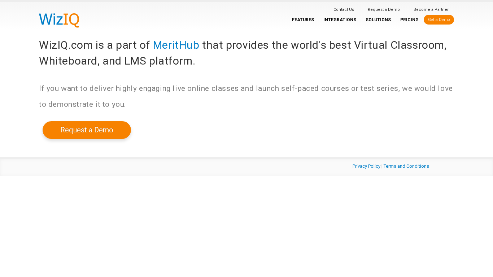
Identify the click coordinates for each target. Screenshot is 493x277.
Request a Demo (384, 9)
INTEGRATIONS (339, 19)
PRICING (409, 19)
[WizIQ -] (59, 20)
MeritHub (176, 45)
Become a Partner (431, 9)
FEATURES (303, 19)
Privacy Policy (366, 166)
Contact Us (343, 9)
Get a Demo (439, 19)
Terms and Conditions (406, 166)
